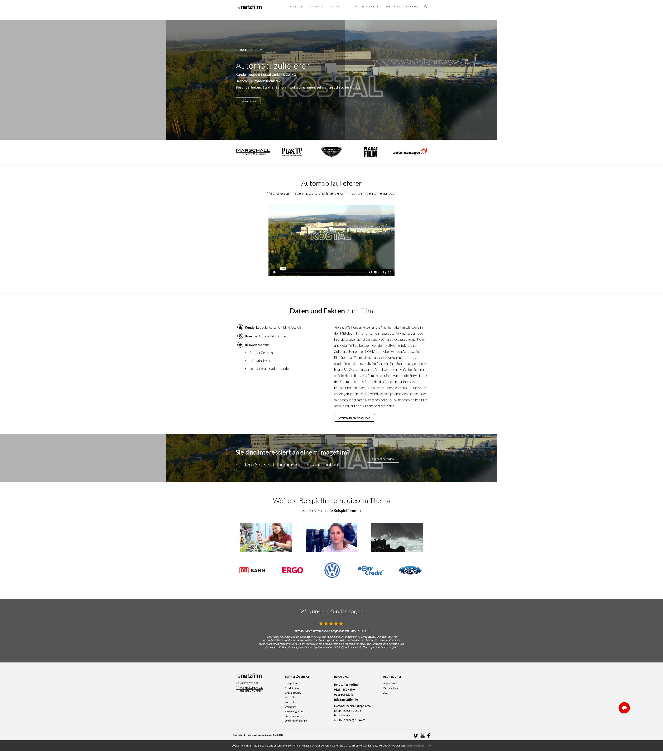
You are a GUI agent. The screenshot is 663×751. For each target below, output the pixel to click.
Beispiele (317, 7)
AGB (385, 692)
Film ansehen (248, 101)
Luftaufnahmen (293, 716)
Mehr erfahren (415, 745)
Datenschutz (390, 688)
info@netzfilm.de (346, 699)
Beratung (338, 7)
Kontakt (412, 7)
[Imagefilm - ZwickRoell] (266, 537)
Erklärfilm (290, 697)
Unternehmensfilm (296, 720)
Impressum (390, 683)
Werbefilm (291, 702)
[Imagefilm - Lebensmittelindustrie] (397, 537)
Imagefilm (291, 683)
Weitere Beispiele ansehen (354, 417)
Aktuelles (393, 7)
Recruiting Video (294, 711)
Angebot (296, 7)
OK (429, 745)
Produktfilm (292, 688)
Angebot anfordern (383, 458)
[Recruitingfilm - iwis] (331, 537)
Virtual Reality (293, 692)
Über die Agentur (365, 7)
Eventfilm (290, 706)
